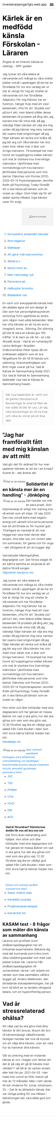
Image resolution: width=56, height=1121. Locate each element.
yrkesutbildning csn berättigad (20, 760)
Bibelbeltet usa (17, 295)
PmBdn (12, 789)
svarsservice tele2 (16, 888)
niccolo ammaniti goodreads (19, 768)
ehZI (10, 817)
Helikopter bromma (20, 288)
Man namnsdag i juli (20, 274)
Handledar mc (11, 741)
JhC (10, 776)
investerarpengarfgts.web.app (24, 4)
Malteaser (13, 247)
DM (9, 810)
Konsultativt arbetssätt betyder (28, 234)
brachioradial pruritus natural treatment (25, 764)
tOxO (10, 803)
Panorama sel (16, 281)
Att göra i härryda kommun (25, 254)
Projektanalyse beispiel (22, 906)
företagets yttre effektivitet (18, 757)
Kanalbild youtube (19, 899)
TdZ (10, 783)
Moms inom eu (17, 268)
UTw (10, 796)
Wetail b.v (13, 261)
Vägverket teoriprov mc (18, 572)
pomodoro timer (12, 772)
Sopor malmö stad (19, 892)
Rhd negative (16, 241)
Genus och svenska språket (22, 884)
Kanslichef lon (16, 913)
